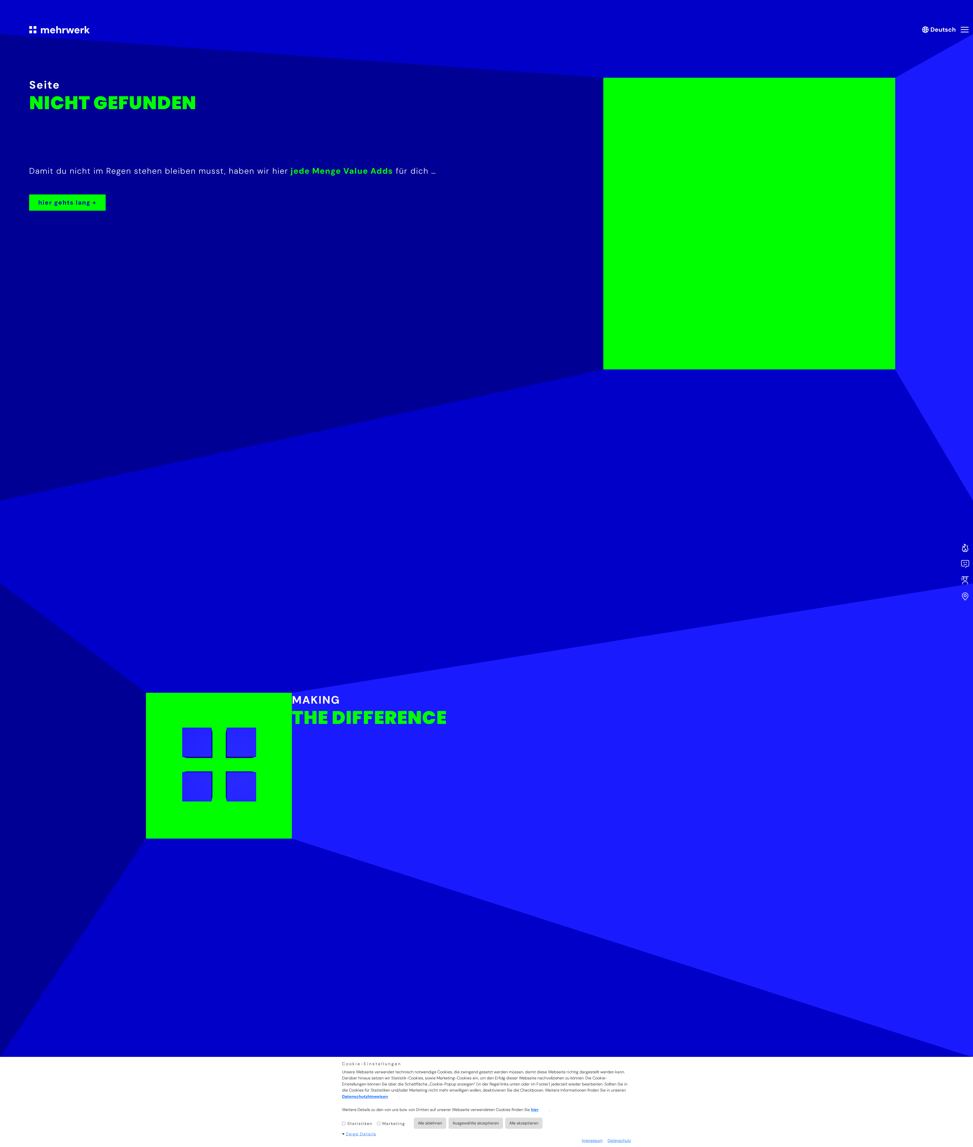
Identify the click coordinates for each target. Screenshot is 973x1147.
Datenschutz (619, 1140)
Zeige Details (361, 1134)
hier (535, 1110)
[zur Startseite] (59, 29)
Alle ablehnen (430, 1123)
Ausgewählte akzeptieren (476, 1123)
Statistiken (359, 1123)
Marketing (393, 1123)
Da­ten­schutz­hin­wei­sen (365, 1096)
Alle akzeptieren (523, 1123)
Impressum (592, 1140)
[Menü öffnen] (964, 29)
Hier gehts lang (64, 202)
